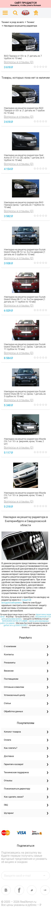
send (46, 875)
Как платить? (10, 748)
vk (6, 890)
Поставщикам (11, 679)
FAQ (6, 805)
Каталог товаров (12, 731)
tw (31, 890)
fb (19, 890)
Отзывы (8, 780)
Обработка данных (13, 711)
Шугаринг (9, 813)
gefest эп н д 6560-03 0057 (15, 625)
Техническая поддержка (16, 772)
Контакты (9, 654)
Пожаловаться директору (17, 788)
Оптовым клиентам (14, 687)
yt (45, 890)
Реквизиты (10, 662)
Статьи (7, 703)
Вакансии (8, 670)
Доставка (9, 756)
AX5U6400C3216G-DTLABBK (14, 621)
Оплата (7, 740)
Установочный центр (14, 695)
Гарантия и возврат (13, 764)
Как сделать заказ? (14, 797)
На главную (25, 12)
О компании (10, 646)
